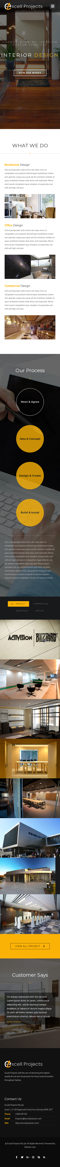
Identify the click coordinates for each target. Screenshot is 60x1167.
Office (40, 611)
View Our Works (30, 73)
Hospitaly (22, 611)
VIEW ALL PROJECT (27, 946)
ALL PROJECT (18, 604)
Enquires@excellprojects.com (28, 1118)
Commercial (40, 604)
